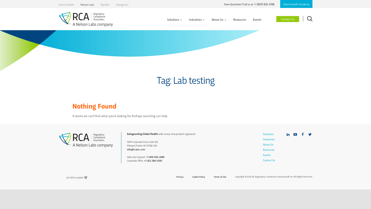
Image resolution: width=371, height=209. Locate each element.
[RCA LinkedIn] (288, 134)
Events (257, 19)
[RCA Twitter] (310, 134)
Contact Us (269, 160)
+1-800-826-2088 (155, 156)
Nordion (105, 4)
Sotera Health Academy (296, 4)
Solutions (173, 19)
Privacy (180, 176)
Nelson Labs (87, 4)
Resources (239, 19)
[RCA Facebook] (302, 134)
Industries (195, 19)
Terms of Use (220, 176)
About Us (217, 19)
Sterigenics (122, 4)
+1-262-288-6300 (153, 160)
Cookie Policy (198, 176)
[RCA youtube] (295, 134)
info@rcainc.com (136, 149)
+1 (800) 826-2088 (264, 4)
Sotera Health (66, 4)
